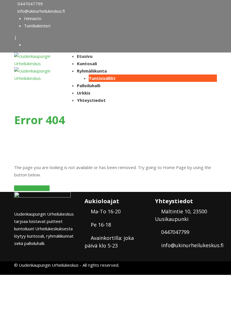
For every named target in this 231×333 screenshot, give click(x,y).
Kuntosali (87, 63)
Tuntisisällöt (102, 78)
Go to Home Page (32, 188)
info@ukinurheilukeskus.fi (41, 11)
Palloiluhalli (88, 85)
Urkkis (83, 93)
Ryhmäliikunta (92, 71)
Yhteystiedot (91, 100)
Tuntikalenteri (37, 26)
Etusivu (84, 56)
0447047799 (30, 3)
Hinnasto (32, 18)
